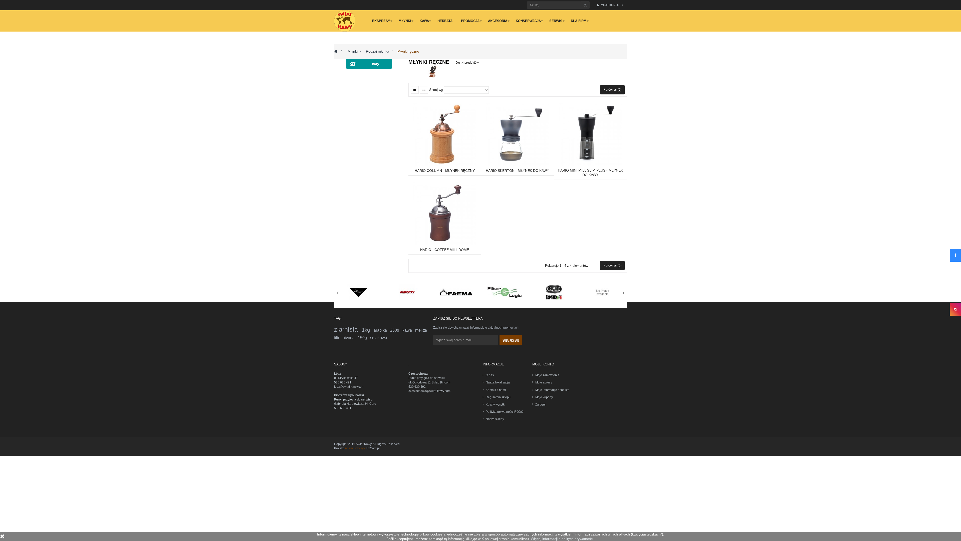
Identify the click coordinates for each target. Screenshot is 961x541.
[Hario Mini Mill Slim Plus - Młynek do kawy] (590, 134)
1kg (368, 330)
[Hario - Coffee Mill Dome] (444, 213)
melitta (421, 330)
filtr (338, 338)
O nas (490, 375)
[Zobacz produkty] (358, 292)
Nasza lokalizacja (498, 382)
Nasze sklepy (495, 419)
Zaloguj (540, 404)
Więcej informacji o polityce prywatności (562, 539)
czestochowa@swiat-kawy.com (429, 391)
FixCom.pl (373, 448)
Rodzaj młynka (377, 51)
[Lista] (424, 90)
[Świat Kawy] (344, 21)
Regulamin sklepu (498, 397)
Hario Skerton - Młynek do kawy (517, 171)
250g (396, 330)
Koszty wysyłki (495, 404)
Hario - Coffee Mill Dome (444, 250)
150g (364, 338)
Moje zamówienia (547, 375)
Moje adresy (543, 382)
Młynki (353, 51)
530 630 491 (342, 382)
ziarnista (348, 329)
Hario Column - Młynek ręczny (445, 171)
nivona (350, 338)
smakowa (378, 338)
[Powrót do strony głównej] (335, 51)
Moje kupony (544, 397)
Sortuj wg (436, 90)
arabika (382, 330)
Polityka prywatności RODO (504, 412)
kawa (408, 330)
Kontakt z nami (496, 390)
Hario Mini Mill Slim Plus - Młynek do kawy (590, 172)
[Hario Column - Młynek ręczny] (444, 134)
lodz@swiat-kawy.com (349, 386)
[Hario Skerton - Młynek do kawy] (517, 134)
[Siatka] (415, 90)
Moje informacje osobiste (552, 390)
